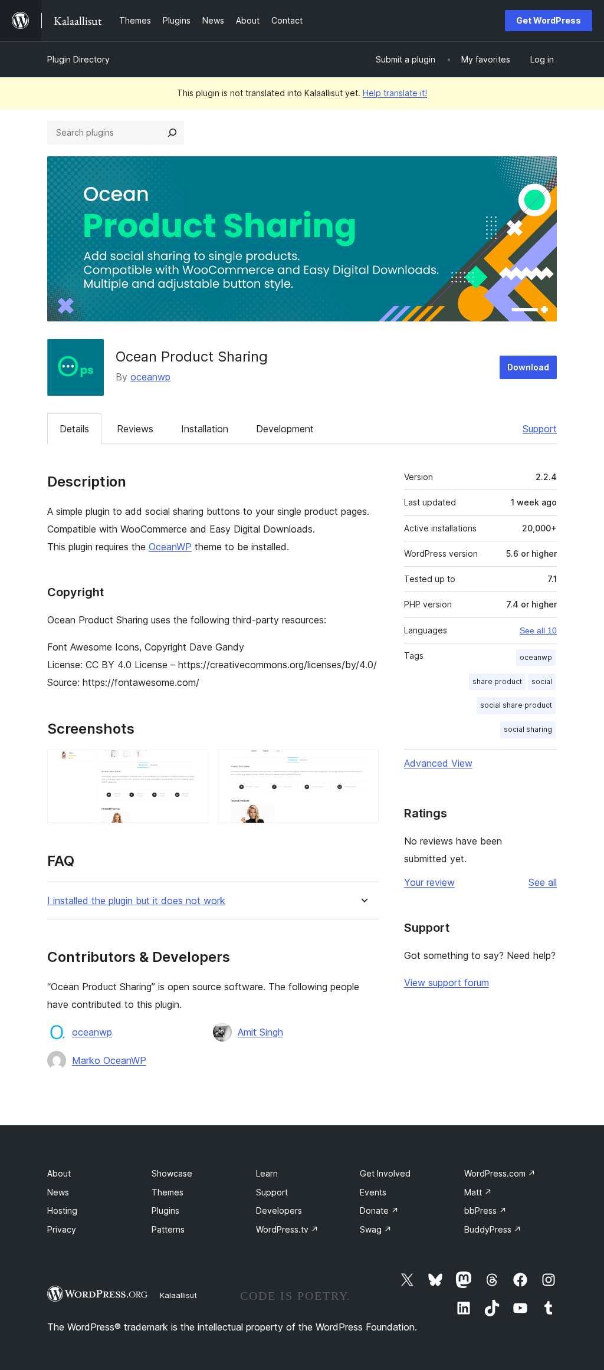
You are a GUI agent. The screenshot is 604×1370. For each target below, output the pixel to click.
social (541, 681)
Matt (478, 1192)
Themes (167, 1192)
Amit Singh (260, 1032)
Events (373, 1192)
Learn (267, 1173)
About (59, 1173)
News (58, 1192)
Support (540, 429)
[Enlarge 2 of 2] (363, 765)
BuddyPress (492, 1229)
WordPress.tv (287, 1229)
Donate (379, 1210)
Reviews (135, 429)
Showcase (172, 1173)
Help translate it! (395, 93)
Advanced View (438, 763)
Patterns (168, 1229)
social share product (516, 705)
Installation (204, 429)
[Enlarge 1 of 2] (192, 765)
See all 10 (538, 630)
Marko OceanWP (109, 1060)
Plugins (165, 1210)
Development (285, 429)
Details (74, 429)
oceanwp (150, 377)
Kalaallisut (178, 1295)
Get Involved (385, 1173)
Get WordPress (548, 20)
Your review (429, 882)
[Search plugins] (172, 132)
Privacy (61, 1229)
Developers (279, 1210)
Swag (376, 1229)
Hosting (62, 1210)
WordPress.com (500, 1173)
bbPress (485, 1210)
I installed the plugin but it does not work (136, 900)
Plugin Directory (78, 59)
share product (497, 681)
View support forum (446, 982)
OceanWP (170, 547)
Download (528, 367)
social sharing (528, 729)
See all (542, 882)
